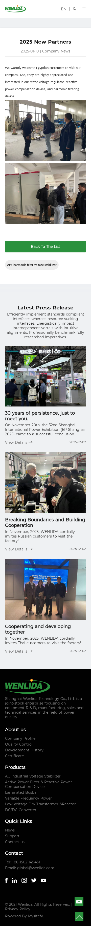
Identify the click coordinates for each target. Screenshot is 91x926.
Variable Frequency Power (28, 798)
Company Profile (20, 738)
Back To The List (45, 246)
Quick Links (18, 821)
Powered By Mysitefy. (24, 916)
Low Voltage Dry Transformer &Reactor (40, 804)
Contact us (15, 842)
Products (15, 767)
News (10, 830)
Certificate (14, 756)
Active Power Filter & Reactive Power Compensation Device (38, 784)
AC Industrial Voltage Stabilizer (33, 776)
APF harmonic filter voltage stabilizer (32, 265)
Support (12, 836)
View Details (17, 442)
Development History (24, 750)
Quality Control (19, 744)
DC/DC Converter (20, 810)
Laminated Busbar (21, 792)
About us (15, 729)
